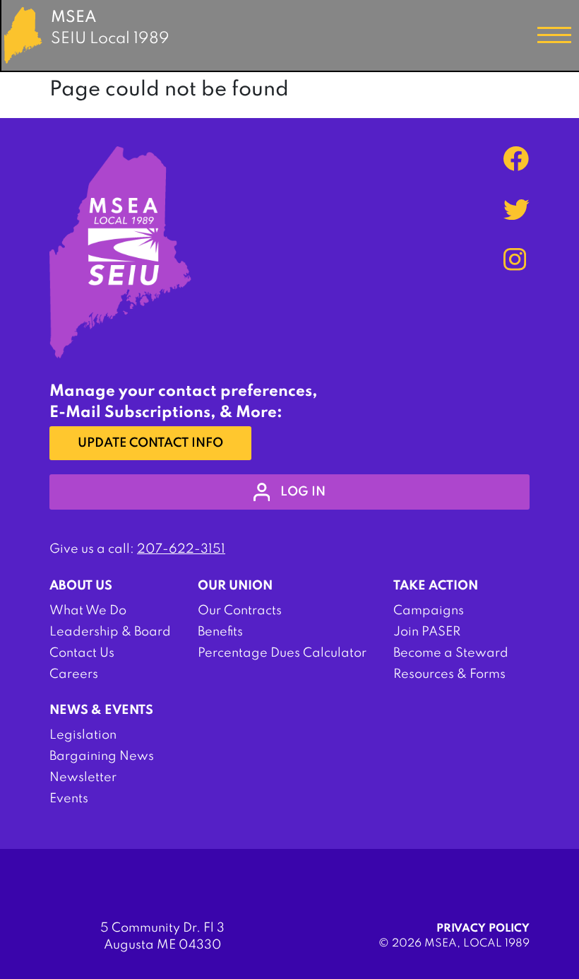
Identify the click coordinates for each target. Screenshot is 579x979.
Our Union (235, 586)
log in (303, 492)
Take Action (435, 586)
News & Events (101, 710)
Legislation (83, 735)
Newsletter (83, 777)
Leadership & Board (110, 632)
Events (68, 798)
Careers (73, 674)
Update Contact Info (150, 443)
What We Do (87, 610)
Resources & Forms (449, 674)
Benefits (220, 632)
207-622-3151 (181, 549)
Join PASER (426, 632)
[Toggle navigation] (554, 35)
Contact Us (81, 653)
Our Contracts (240, 610)
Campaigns (428, 610)
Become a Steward (450, 653)
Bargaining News (101, 756)
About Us (80, 586)
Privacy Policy (483, 928)
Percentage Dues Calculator (282, 653)
